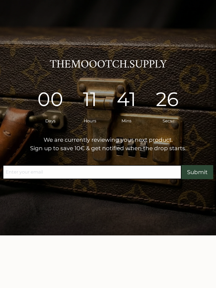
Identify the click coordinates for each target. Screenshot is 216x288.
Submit (197, 172)
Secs (167, 120)
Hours (90, 120)
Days (51, 120)
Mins (127, 120)
